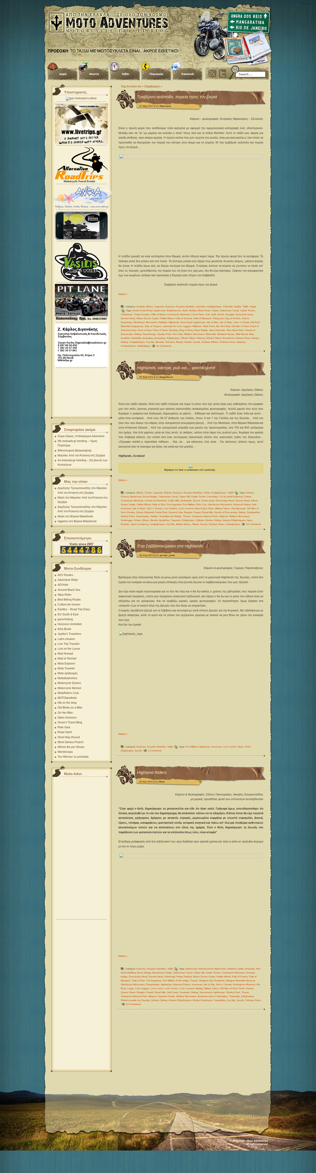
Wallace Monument (194, 334)
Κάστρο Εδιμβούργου (234, 520)
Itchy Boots (64, 629)
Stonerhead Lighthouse (212, 992)
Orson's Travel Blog (70, 722)
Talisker (154, 516)
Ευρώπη (169, 306)
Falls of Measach (202, 318)
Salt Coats (172, 992)
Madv (162, 781)
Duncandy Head (244, 314)
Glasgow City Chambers (211, 980)
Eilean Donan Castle (147, 318)
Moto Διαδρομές (68, 673)
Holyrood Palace (242, 504)
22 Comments (163, 346)
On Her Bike (65, 712)
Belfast (193, 310)
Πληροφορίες (156, 74)
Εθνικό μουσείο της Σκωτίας (135, 1000)
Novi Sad (225, 326)
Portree (131, 512)
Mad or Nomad (67, 658)
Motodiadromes (67, 678)
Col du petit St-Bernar (231, 496)
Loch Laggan (184, 326)
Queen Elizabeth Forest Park (151, 512)
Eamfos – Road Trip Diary (74, 609)
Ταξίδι (245, 306)
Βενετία (154, 520)
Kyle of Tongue (153, 326)
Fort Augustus (174, 504)
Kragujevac (137, 326)
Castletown (127, 314)
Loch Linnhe (229, 746)
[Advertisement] (81, 392)
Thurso (186, 516)
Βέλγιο (149, 306)
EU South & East (68, 614)
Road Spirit (65, 732)
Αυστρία (140, 306)
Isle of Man (212, 322)
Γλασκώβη (234, 996)
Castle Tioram (247, 310)
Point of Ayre (145, 330)
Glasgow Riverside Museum (240, 980)
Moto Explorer (66, 663)
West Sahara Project (70, 742)
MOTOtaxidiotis (67, 697)
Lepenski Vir (168, 326)
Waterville (211, 334)
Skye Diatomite (217, 330)
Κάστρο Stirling (213, 520)
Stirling (137, 334)
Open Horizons (67, 717)
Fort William (189, 504)
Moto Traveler (66, 668)
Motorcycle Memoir (69, 688)
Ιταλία (207, 492)
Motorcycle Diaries (69, 683)
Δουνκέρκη (160, 338)
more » (122, 294)
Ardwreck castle (235, 968)
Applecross (159, 310)
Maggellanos (166, 377)
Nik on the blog (67, 702)
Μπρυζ (179, 342)
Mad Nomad (65, 653)
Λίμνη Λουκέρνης (140, 524)
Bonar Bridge (150, 496)
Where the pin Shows (71, 747)
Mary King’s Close (204, 508)
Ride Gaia (64, 727)
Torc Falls (178, 334)
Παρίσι (195, 524)
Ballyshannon (174, 310)
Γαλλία (148, 492)
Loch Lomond (186, 508)
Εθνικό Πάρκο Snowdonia (220, 338)
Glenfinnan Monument (145, 322)
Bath (185, 310)
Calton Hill (184, 496)
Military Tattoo (222, 508)
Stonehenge (149, 334)
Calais (215, 310)
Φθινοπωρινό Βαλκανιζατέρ (75, 450)
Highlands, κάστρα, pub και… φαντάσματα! (176, 368)
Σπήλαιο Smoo (227, 342)
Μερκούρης (165, 106)
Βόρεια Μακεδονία (81, 516)
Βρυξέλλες (164, 520)
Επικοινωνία (187, 74)
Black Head (204, 310)
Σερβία (237, 306)
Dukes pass (208, 500)
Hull (254, 504)
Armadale (250, 968)
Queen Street (128, 992)
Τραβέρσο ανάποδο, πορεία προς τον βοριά (177, 97)
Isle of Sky (209, 984)
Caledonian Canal (229, 310)
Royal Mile (207, 512)
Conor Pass (197, 314)
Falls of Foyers (240, 976)
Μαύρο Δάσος (183, 524)
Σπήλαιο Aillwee (209, 342)
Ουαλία (188, 342)
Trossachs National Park (205, 516)
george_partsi (167, 555)
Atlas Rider (64, 594)
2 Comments (154, 750)
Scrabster (184, 992)
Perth (248, 746)
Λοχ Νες (150, 342)
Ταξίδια (125, 74)
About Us (94, 74)
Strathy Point (164, 334)
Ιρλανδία (200, 306)
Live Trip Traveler (69, 643)
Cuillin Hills (173, 500)
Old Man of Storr (240, 326)
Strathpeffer (253, 512)
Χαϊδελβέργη (143, 346)
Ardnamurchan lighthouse (212, 968)
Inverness (126, 508)
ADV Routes (65, 575)
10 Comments (253, 524)
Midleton (196, 326)
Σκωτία (196, 342)
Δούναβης (148, 338)
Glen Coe (201, 504)
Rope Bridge (201, 330)
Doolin (220, 314)
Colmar (247, 496)
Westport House (225, 334)
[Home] (158, 30)
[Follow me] (222, 73)
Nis (217, 326)
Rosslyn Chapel (192, 512)
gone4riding (65, 619)
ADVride (63, 584)
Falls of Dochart (183, 318)
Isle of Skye (226, 322)
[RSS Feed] (212, 73)
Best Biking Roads (69, 599)
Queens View (176, 512)
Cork (207, 314)
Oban (241, 746)
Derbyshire (186, 500)
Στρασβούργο (233, 524)
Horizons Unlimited (70, 624)
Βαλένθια (136, 338)
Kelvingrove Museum (244, 984)
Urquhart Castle (166, 996)
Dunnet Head (128, 318)
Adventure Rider (68, 580)
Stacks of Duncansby (225, 512)
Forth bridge (182, 980)
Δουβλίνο (125, 338)
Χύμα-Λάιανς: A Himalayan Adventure (81, 436)
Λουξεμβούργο (213, 306)
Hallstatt (162, 322)
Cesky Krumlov (141, 314)
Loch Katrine (170, 508)
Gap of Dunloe (233, 318)
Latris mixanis (66, 639)
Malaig (199, 988)
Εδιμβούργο (173, 338)
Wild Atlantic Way (245, 334)
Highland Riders (152, 772)
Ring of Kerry (186, 330)
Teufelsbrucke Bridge (170, 516)
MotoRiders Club (68, 693)
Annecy (125, 496)
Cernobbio (212, 496)
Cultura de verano (69, 604)
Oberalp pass (238, 508)
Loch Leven (157, 988)
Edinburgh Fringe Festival (178, 976)
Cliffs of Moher (158, 314)
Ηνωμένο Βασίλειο (185, 306)
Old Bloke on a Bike (70, 707)
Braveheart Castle (162, 972)
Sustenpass (142, 516)
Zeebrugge (127, 520)
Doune (196, 500)
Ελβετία (168, 492)
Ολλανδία (228, 306)
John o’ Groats (241, 322)
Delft (213, 314)
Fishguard (218, 318)
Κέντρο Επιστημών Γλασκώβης (209, 1000)
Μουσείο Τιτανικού (165, 342)
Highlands (173, 322)
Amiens (250, 492)
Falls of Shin (158, 504)
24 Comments (133, 1004)
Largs (130, 988)
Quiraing (173, 330)
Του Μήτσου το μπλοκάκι (73, 756)
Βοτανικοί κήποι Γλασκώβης (212, 996)
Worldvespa (65, 751)
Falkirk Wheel (167, 318)
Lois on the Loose (69, 648)
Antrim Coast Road (142, 310)
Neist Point (208, 326)
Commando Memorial (178, 314)
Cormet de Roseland (156, 500)
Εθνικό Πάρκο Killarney (193, 338)
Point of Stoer (160, 330)
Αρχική (62, 74)
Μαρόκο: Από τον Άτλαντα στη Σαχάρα (81, 455)
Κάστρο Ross (243, 338)
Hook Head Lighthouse (192, 322)
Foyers (194, 980)
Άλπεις (137, 520)
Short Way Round (69, 737)
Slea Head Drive (235, 330)
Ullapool (223, 516)
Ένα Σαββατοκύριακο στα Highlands (170, 546)
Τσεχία (253, 306)
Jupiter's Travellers (69, 634)
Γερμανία (159, 306)
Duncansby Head (225, 500)
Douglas (230, 314)
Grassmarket (152, 984)
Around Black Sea (69, 589)
